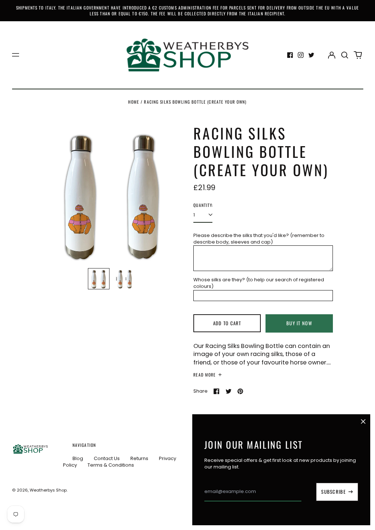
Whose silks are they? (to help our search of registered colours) (258, 283)
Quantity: (203, 205)
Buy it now (299, 323)
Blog (78, 458)
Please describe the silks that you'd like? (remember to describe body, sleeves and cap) (258, 238)
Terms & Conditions (111, 465)
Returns (139, 458)
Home (133, 102)
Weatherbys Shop (48, 490)
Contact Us (107, 458)
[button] (344, 54)
